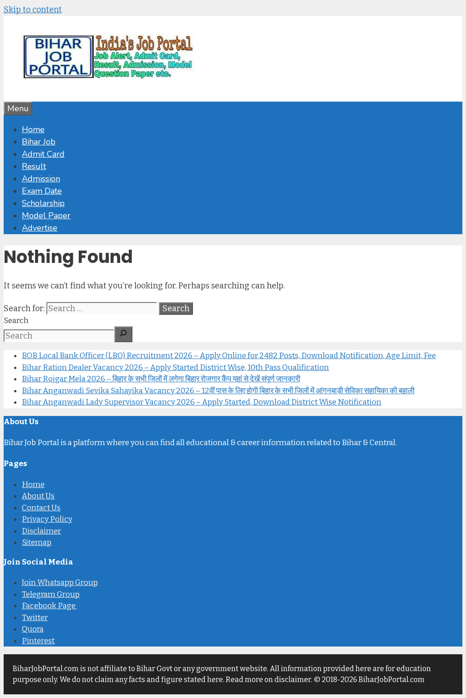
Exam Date (42, 190)
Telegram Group (51, 594)
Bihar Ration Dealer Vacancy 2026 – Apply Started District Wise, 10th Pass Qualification (175, 367)
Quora (33, 629)
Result (34, 166)
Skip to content (33, 10)
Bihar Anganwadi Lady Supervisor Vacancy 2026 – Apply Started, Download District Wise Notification (201, 402)
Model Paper (46, 215)
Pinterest (38, 641)
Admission (41, 178)
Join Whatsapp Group (60, 582)
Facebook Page (49, 606)
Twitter (35, 617)
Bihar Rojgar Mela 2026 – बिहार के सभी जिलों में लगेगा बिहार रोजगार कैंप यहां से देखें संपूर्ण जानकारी (161, 379)
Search (16, 320)
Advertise (39, 227)
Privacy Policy (47, 519)
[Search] (123, 334)
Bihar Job (39, 141)
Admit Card (43, 154)
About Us (38, 496)
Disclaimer (41, 531)
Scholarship (43, 203)
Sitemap (36, 542)
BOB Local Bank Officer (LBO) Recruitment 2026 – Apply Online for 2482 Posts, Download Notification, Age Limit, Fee (229, 355)
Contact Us (41, 508)
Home (33, 129)
